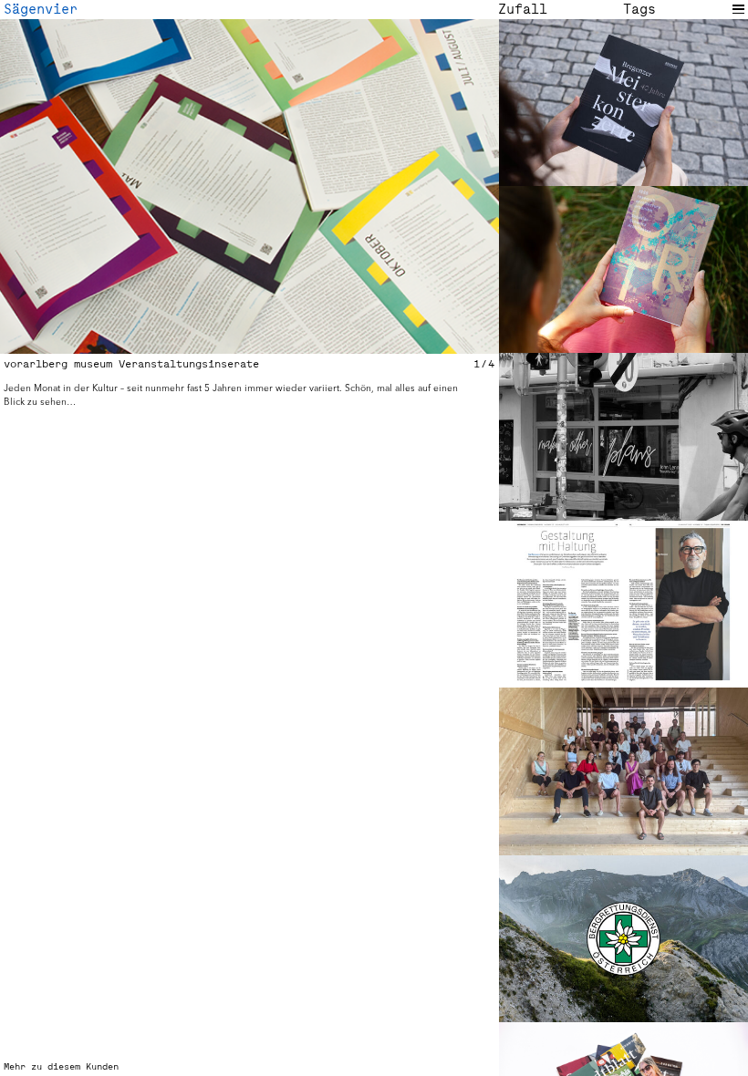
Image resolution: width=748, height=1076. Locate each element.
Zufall (522, 9)
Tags (639, 9)
